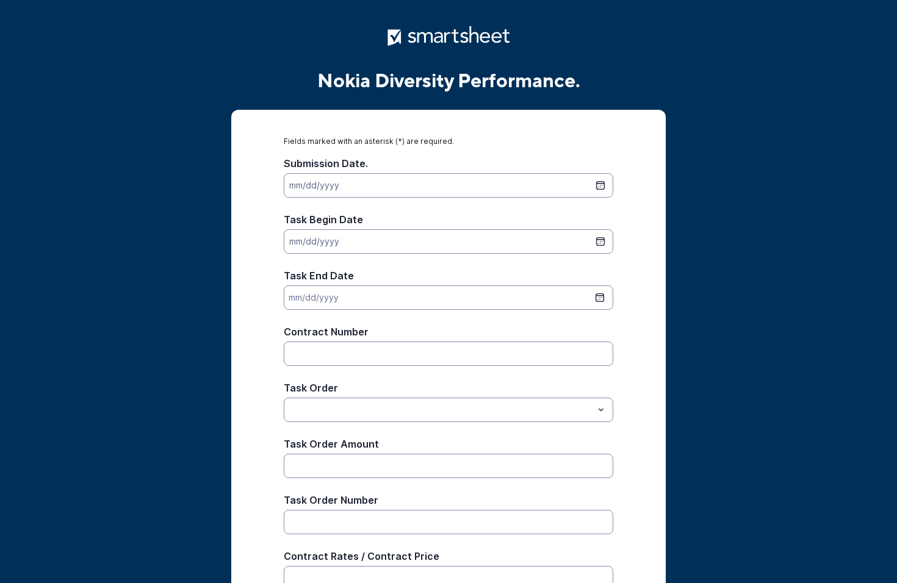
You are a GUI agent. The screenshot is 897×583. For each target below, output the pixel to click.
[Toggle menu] (601, 409)
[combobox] (448, 410)
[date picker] (600, 185)
